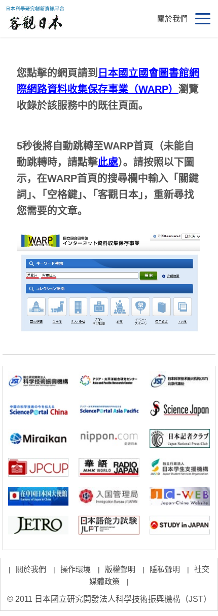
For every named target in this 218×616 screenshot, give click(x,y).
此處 (108, 162)
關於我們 (172, 18)
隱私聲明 (165, 569)
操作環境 (75, 569)
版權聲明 (120, 569)
